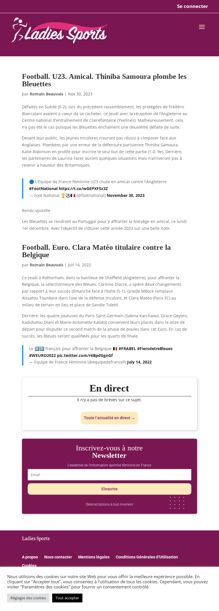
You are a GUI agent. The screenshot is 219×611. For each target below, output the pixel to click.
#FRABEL (127, 348)
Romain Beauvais (46, 94)
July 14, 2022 (139, 362)
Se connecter (192, 6)
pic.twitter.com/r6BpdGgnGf (85, 355)
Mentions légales (94, 557)
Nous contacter (58, 557)
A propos (30, 557)
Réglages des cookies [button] (28, 597)
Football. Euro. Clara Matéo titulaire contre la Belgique (96, 251)
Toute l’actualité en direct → (109, 418)
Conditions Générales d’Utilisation (147, 557)
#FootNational (43, 188)
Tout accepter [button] (67, 597)
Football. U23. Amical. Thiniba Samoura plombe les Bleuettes (104, 80)
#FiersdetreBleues (155, 348)
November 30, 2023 (126, 195)
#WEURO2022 (42, 355)
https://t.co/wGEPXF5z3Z (83, 188)
